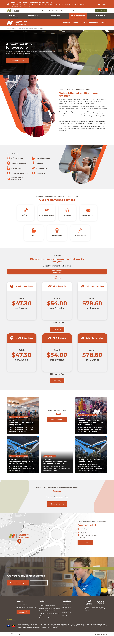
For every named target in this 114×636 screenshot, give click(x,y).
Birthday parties (80, 235)
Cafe (33, 235)
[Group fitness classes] (46, 210)
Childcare (67, 215)
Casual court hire (88, 215)
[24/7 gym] (26, 210)
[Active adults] (57, 230)
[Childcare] (67, 210)
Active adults (57, 235)
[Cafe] (34, 230)
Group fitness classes (46, 215)
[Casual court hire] (88, 210)
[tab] (57, 271)
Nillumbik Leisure (12, 28)
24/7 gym (25, 215)
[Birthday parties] (80, 230)
